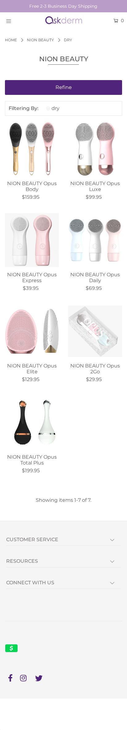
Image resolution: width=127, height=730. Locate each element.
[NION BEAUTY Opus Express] (32, 240)
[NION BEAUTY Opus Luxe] (95, 149)
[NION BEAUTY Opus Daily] (95, 240)
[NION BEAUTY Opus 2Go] (95, 331)
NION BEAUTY (40, 40)
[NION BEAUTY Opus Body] (32, 149)
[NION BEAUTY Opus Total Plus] (32, 423)
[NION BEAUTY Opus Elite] (32, 331)
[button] (63, 87)
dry (55, 108)
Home (11, 40)
